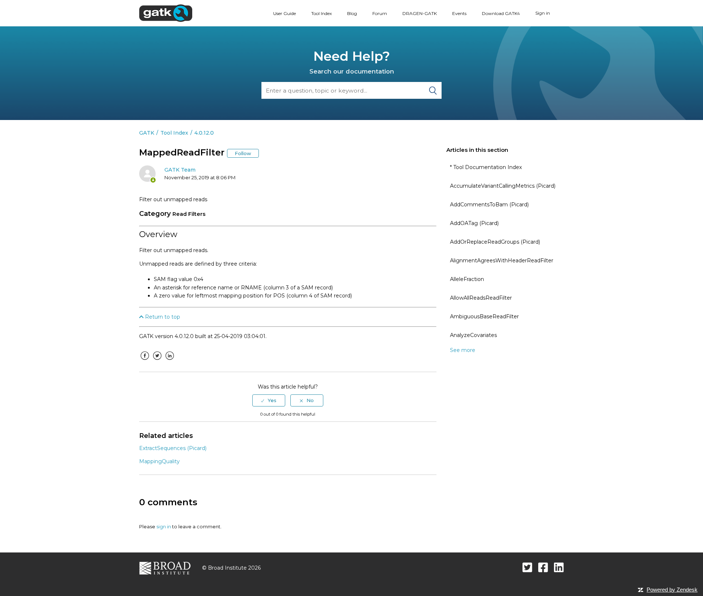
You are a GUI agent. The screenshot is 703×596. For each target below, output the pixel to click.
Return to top (162, 317)
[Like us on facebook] (543, 567)
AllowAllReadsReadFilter (481, 298)
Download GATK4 (501, 13)
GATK (146, 133)
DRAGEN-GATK (419, 13)
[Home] (165, 13)
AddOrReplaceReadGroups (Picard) (495, 242)
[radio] (268, 400)
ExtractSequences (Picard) (173, 448)
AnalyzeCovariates (473, 335)
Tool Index (321, 13)
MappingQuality (159, 461)
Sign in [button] (542, 13)
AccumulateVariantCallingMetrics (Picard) (502, 186)
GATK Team (180, 169)
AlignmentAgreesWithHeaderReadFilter (501, 260)
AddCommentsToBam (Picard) (489, 204)
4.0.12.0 (204, 133)
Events (459, 13)
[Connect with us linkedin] (559, 567)
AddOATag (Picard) (474, 223)
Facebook (144, 361)
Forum (379, 13)
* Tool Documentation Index (486, 167)
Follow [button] (243, 153)
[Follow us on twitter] (527, 567)
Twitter (157, 361)
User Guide (284, 13)
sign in (163, 526)
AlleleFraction (467, 279)
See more (462, 350)
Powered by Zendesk (672, 589)
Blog (352, 13)
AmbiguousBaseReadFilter (484, 316)
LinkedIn (169, 361)
